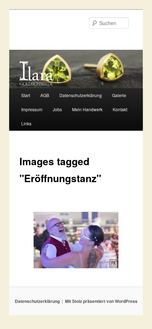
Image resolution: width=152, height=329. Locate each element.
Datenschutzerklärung (80, 95)
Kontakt (120, 109)
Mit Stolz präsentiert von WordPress (101, 301)
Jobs (57, 109)
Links (26, 123)
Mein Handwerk (87, 109)
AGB (44, 95)
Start (25, 95)
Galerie (119, 95)
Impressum (31, 109)
